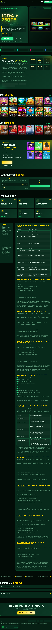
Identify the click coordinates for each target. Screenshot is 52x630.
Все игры (49, 95)
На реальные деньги (8, 165)
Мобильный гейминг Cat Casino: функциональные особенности (6, 252)
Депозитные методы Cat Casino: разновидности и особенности (6, 244)
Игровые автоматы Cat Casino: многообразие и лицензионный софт (6, 237)
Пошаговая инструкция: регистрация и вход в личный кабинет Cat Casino (6, 241)
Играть (15, 627)
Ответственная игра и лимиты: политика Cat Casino (6, 256)
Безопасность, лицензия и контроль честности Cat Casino (6, 248)
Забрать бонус (6, 38)
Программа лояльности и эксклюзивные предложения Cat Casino (6, 260)
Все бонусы (18, 38)
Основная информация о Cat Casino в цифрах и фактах (6, 227)
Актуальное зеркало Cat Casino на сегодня (6, 234)
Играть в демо (7, 162)
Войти (41, 1)
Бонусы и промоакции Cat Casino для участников (6, 231)
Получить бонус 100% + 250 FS (26, 612)
